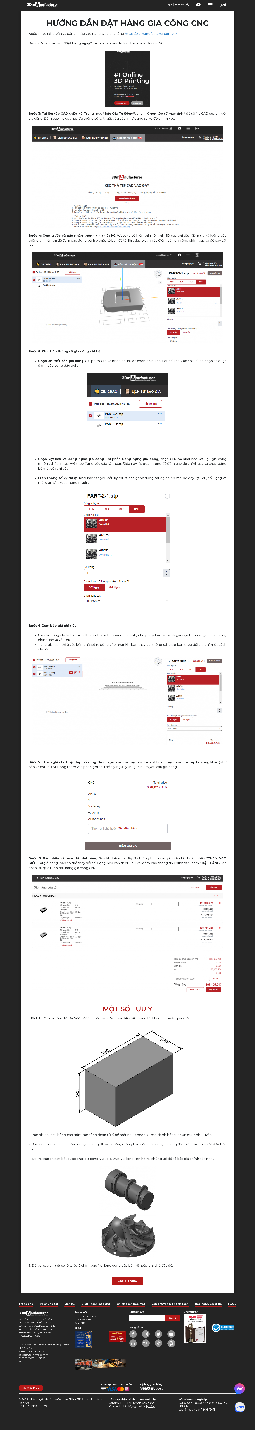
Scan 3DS (80, 1322)
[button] (127, 1281)
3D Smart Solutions (85, 1316)
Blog (78, 1328)
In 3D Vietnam (83, 1319)
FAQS (232, 1304)
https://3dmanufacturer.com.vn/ (151, 34)
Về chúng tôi (49, 1304)
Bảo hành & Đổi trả (208, 1304)
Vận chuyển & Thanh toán (170, 1304)
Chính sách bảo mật (131, 1304)
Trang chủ (26, 1304)
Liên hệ (69, 1304)
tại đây (150, 1406)
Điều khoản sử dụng (95, 1304)
